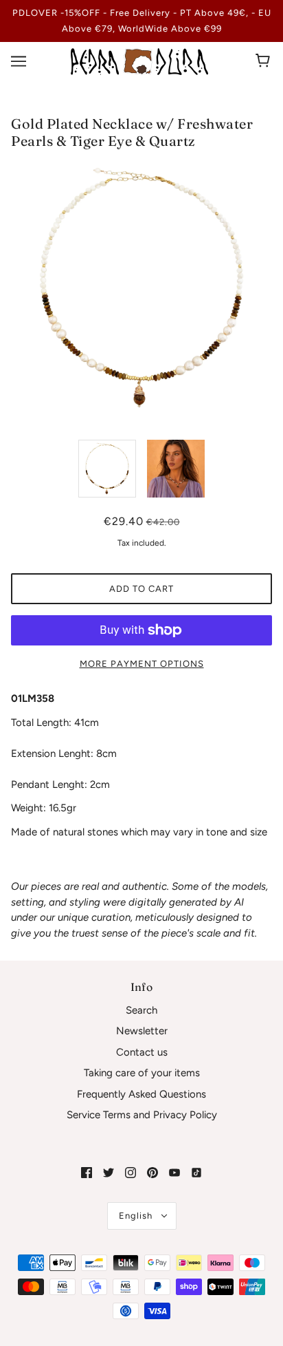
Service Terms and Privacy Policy (142, 1115)
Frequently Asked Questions (141, 1094)
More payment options (142, 664)
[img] (87, 1172)
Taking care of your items (142, 1073)
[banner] (139, 60)
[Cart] (265, 61)
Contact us (142, 1052)
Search (141, 1010)
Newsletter (142, 1031)
